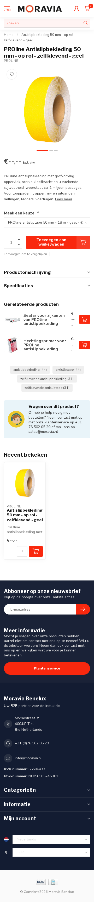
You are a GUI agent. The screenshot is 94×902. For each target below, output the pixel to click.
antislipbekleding (30, 369)
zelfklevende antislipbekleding (47, 379)
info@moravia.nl (28, 758)
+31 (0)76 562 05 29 (32, 743)
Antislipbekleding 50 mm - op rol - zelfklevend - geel (25, 515)
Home (9, 34)
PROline (11, 60)
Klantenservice (47, 668)
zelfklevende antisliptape (47, 387)
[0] (87, 8)
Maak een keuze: (21, 213)
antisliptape (68, 369)
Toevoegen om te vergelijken (25, 254)
